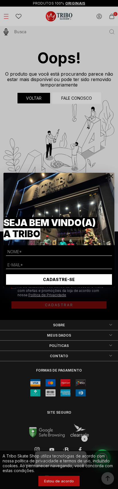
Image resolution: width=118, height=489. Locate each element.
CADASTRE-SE (59, 279)
